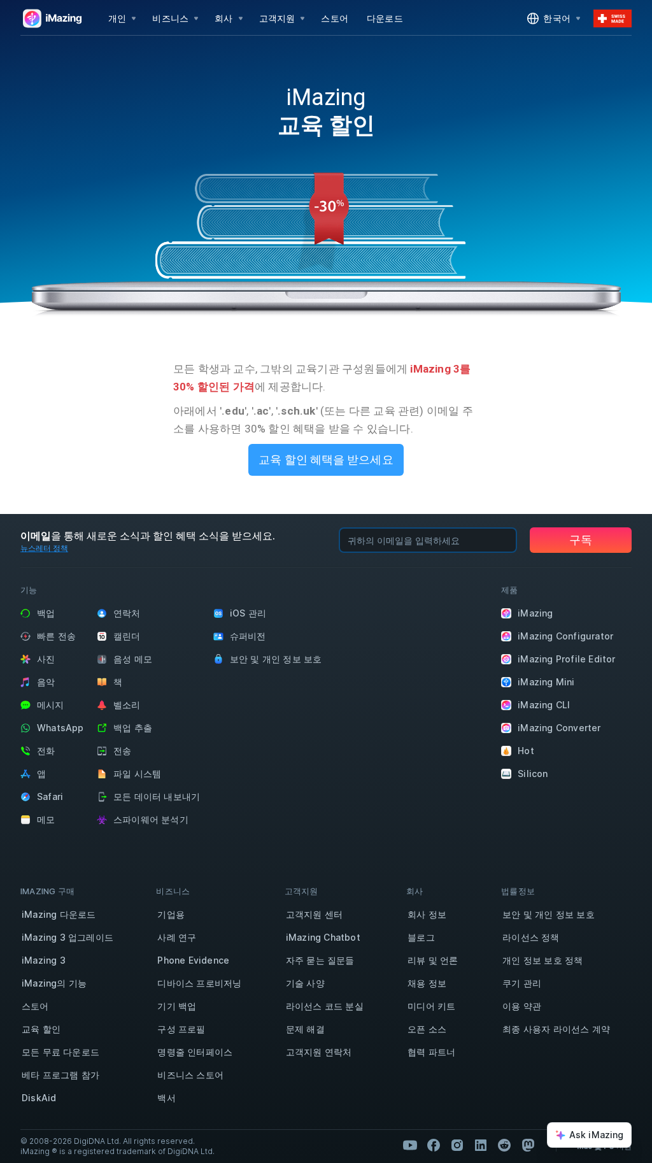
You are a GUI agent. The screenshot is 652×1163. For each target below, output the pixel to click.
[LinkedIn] (480, 1145)
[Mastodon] (527, 1145)
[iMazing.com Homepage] (51, 18)
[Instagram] (457, 1145)
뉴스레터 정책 (44, 548)
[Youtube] (410, 1145)
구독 (580, 539)
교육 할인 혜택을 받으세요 (326, 459)
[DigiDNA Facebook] (433, 1145)
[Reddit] (504, 1145)
